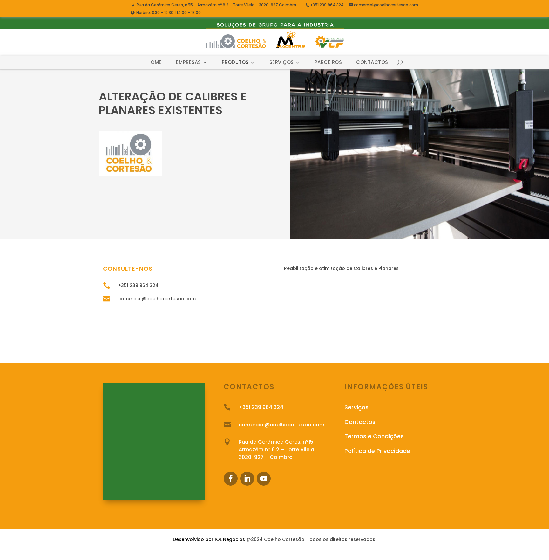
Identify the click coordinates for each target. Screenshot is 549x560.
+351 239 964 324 (327, 5)
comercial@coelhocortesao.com (281, 424)
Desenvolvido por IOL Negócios (209, 539)
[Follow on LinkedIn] (247, 479)
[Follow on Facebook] (231, 479)
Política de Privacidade (377, 451)
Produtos (235, 62)
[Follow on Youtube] (264, 479)
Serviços (281, 62)
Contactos (372, 62)
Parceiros (328, 62)
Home (154, 62)
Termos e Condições (374, 436)
